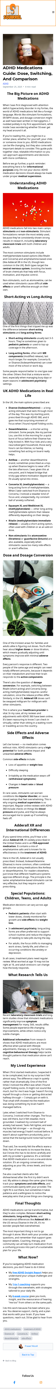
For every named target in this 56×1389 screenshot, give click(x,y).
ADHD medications (13, 1329)
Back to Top (28, 1354)
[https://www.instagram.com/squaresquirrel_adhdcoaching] (41, 1383)
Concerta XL (23, 1333)
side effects (26, 1338)
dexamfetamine (11, 1338)
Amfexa (34, 1333)
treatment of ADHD (32, 1329)
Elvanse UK (9, 1333)
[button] (53, 12)
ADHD (5, 83)
